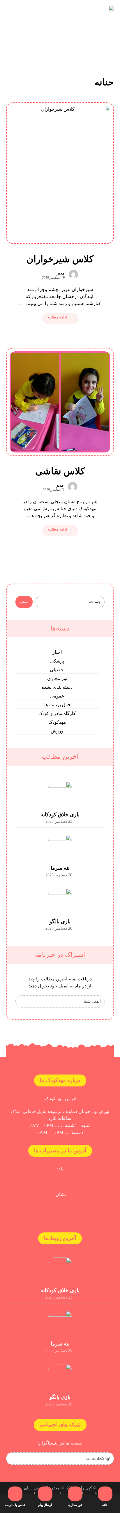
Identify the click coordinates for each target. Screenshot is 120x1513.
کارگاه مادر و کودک (57, 713)
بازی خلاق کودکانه (60, 815)
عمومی (57, 695)
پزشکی (57, 660)
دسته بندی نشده (57, 687)
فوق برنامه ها (57, 704)
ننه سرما (60, 868)
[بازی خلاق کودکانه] (60, 793)
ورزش (57, 730)
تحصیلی (57, 669)
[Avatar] (73, 274)
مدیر (61, 273)
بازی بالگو (60, 921)
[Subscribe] (22, 1001)
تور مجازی (57, 678)
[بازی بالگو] (60, 900)
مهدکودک (57, 722)
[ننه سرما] (60, 846)
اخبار (57, 652)
